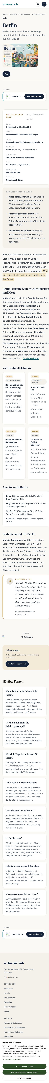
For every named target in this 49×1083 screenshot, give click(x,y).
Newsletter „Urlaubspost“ (15, 1027)
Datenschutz (7, 1060)
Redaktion (8, 1036)
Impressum (17, 1060)
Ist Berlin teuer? (14, 838)
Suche (6, 1011)
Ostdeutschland (38, 14)
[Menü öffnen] (44, 4)
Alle (6, 74)
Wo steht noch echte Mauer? (20, 810)
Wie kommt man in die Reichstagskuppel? (17, 724)
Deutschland (25, 14)
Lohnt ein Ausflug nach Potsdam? (23, 866)
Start (4, 14)
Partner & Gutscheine (13, 1023)
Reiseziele (13, 14)
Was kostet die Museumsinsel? (21, 782)
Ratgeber (8, 1002)
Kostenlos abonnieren (17, 664)
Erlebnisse (8, 988)
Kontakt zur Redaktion (13, 1032)
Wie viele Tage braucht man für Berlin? (22, 756)
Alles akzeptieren (24, 1066)
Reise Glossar (10, 1007)
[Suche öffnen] (38, 4)
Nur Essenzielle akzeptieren (24, 1072)
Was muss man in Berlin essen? (22, 893)
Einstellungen (24, 1078)
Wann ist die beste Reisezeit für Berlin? (22, 693)
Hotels (7, 993)
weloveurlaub (10, 4)
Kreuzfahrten (9, 998)
